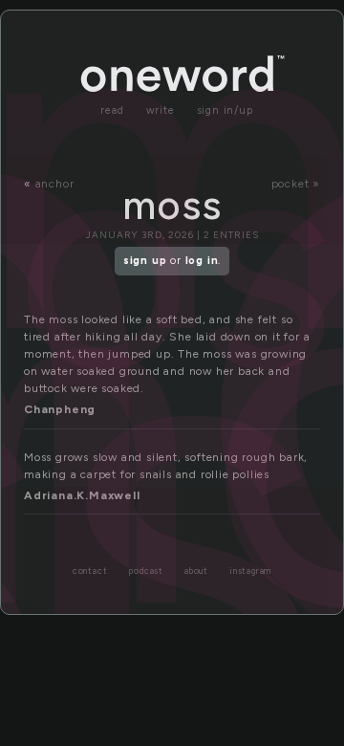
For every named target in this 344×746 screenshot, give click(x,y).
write (160, 110)
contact (90, 571)
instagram (250, 571)
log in (202, 260)
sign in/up (225, 110)
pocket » (295, 183)
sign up (145, 260)
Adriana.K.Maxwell (82, 495)
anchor (55, 183)
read (111, 110)
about (196, 571)
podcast (145, 571)
